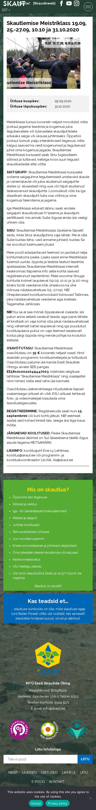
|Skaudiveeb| (44, 3)
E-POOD (38, 782)
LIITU (84, 773)
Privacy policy (57, 803)
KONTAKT (56, 782)
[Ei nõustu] (90, 798)
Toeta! (24, 3)
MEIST (13, 773)
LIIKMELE (69, 773)
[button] (6, 10)
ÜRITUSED (49, 773)
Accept (36, 803)
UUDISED (29, 773)
